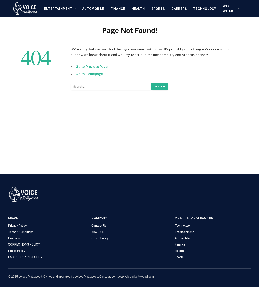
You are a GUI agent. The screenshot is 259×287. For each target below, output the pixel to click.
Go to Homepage (89, 74)
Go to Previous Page (92, 67)
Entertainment (58, 8)
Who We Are (229, 8)
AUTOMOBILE (93, 8)
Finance (118, 8)
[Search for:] (111, 86)
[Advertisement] (129, 130)
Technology (204, 8)
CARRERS (179, 8)
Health (138, 8)
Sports (158, 8)
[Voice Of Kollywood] (25, 8)
